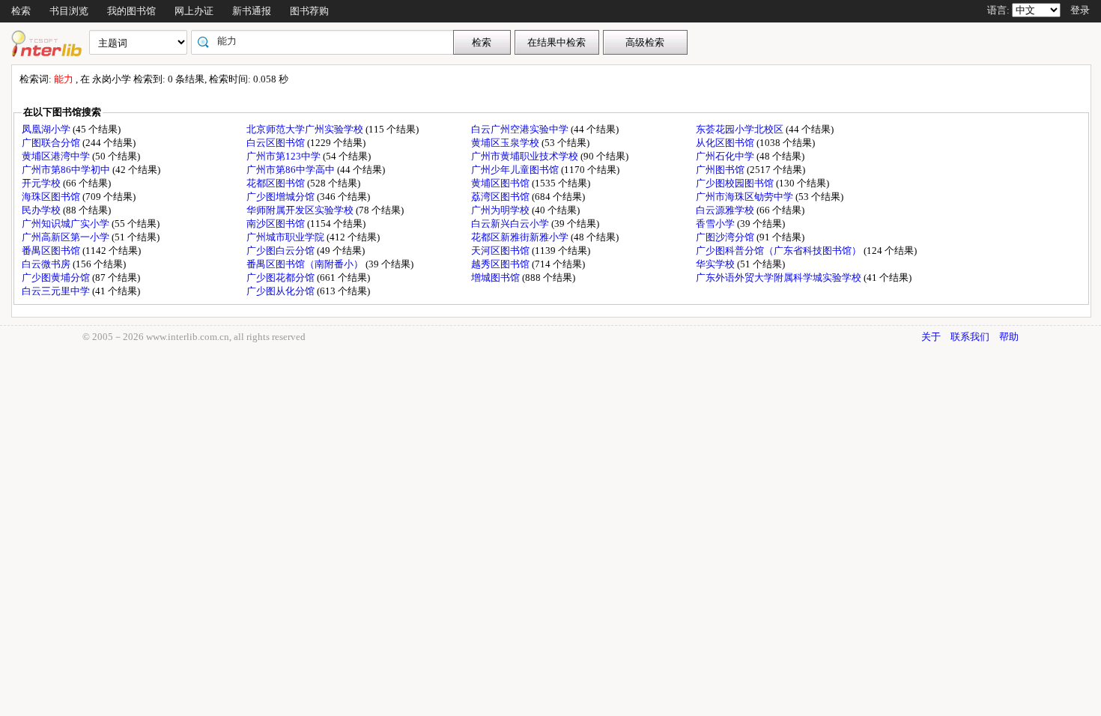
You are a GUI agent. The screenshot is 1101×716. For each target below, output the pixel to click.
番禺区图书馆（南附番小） (306, 264)
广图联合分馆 (52, 142)
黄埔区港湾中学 (57, 156)
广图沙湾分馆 (726, 237)
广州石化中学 (726, 156)
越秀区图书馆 (501, 264)
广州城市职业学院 (286, 237)
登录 (1080, 10)
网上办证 (194, 10)
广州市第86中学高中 (291, 169)
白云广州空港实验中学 (521, 129)
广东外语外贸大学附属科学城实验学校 (780, 277)
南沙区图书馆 (276, 223)
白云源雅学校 (726, 210)
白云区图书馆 (276, 142)
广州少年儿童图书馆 (516, 169)
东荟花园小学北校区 (741, 129)
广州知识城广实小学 (67, 223)
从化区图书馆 (726, 142)
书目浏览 (68, 10)
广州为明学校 (501, 210)
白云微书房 (47, 264)
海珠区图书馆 (52, 196)
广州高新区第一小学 (67, 237)
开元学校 (42, 183)
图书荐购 (309, 10)
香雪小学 (716, 223)
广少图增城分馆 (281, 196)
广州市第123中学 (284, 156)
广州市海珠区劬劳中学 (745, 196)
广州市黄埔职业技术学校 (525, 156)
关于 (931, 336)
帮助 (1009, 336)
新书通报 (251, 10)
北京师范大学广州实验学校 (306, 129)
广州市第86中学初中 (67, 169)
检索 (21, 10)
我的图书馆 (131, 10)
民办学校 (42, 210)
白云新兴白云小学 (511, 223)
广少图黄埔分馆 (57, 277)
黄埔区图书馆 (501, 183)
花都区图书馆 (276, 183)
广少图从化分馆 (281, 291)
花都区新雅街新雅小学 (521, 237)
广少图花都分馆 (281, 277)
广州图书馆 (721, 169)
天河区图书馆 (501, 250)
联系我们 (969, 336)
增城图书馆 (496, 277)
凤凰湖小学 (47, 129)
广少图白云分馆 (281, 250)
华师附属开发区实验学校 (301, 210)
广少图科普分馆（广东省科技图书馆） (780, 250)
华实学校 (716, 264)
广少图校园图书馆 (736, 183)
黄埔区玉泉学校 (506, 142)
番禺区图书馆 (52, 250)
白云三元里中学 (57, 291)
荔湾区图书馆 (501, 196)
